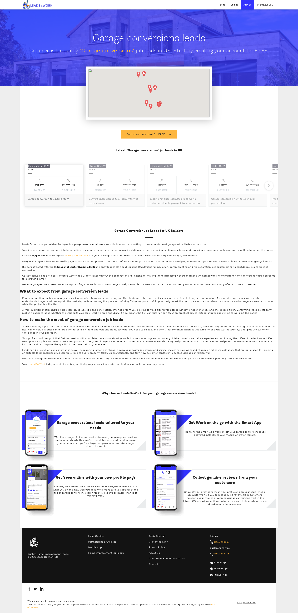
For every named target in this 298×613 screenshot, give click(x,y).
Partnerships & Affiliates (102, 541)
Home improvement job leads (106, 552)
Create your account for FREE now (149, 134)
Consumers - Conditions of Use (167, 558)
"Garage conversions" (107, 50)
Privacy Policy (157, 547)
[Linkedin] (41, 588)
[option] (54, 186)
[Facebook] (29, 588)
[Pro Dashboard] (37, 4)
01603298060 (265, 4)
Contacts (154, 564)
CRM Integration (158, 541)
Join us (248, 4)
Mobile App (95, 547)
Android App (221, 568)
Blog (222, 4)
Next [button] (269, 185)
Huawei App (220, 574)
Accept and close (246, 602)
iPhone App (220, 562)
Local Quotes (96, 536)
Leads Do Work (36, 364)
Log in (234, 4)
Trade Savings (157, 536)
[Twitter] (35, 588)
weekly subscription (76, 255)
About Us (154, 552)
